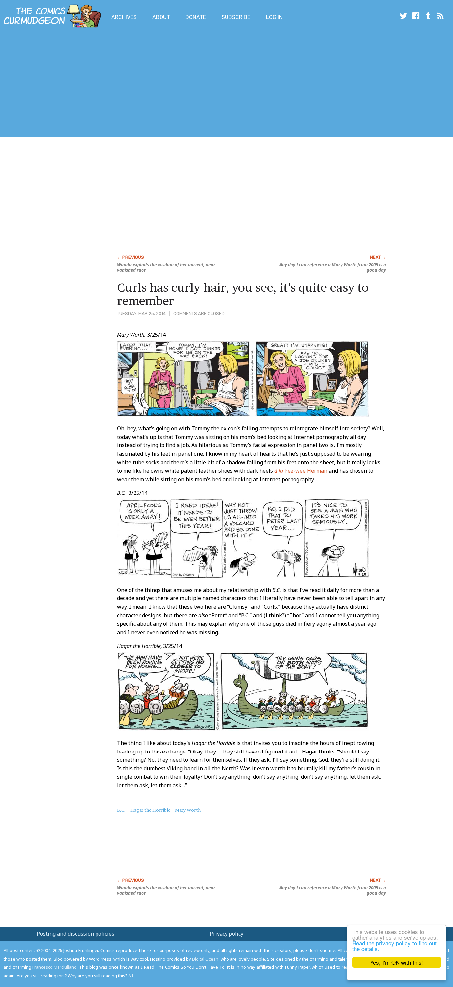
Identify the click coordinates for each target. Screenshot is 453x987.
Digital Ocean (205, 959)
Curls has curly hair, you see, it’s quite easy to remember (243, 294)
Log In (274, 17)
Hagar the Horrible (150, 810)
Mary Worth (188, 810)
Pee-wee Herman (300, 470)
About (161, 17)
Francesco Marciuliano (54, 967)
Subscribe (236, 17)
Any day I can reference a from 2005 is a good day (332, 267)
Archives (124, 17)
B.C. (121, 810)
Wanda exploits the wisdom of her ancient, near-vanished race (167, 267)
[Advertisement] (120, 83)
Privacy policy (226, 933)
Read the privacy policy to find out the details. (394, 946)
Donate (195, 17)
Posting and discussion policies (75, 933)
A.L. (131, 976)
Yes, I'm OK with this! (396, 962)
